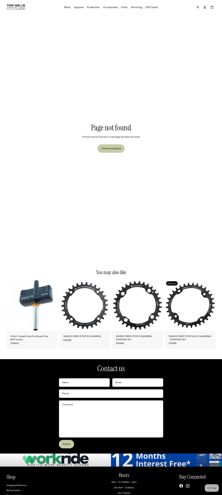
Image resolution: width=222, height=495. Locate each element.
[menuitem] (67, 7)
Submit (66, 444)
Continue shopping (111, 148)
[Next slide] (105, 305)
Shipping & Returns (16, 485)
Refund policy (13, 490)
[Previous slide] (64, 305)
